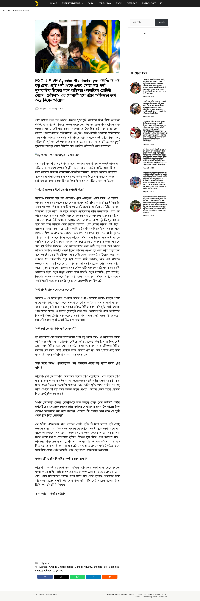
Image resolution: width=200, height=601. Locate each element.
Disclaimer (123, 595)
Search (161, 22)
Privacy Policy (112, 595)
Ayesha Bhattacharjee (61, 566)
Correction (147, 597)
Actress (43, 566)
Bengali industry (83, 566)
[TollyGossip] (37, 3)
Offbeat (132, 3)
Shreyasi (43, 109)
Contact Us (141, 595)
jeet (105, 566)
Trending (105, 3)
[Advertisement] (149, 49)
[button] (161, 3)
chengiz (98, 566)
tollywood (58, 570)
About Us (132, 595)
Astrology (149, 3)
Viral (91, 3)
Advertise (150, 595)
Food (119, 3)
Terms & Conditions (159, 597)
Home (53, 3)
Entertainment (71, 3)
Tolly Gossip (6, 10)
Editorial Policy (160, 595)
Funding (139, 597)
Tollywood (25, 10)
